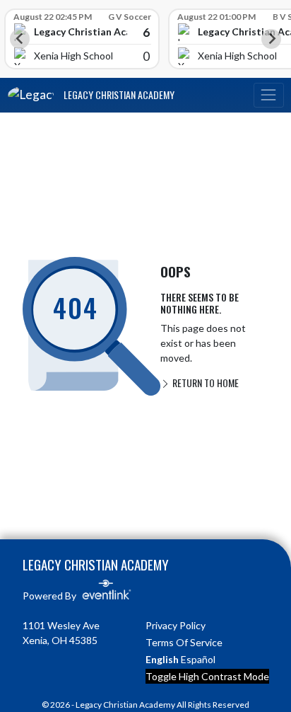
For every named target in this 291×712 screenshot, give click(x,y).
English (162, 659)
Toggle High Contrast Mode (207, 676)
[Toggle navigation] (268, 95)
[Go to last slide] (20, 39)
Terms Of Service (184, 642)
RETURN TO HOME (204, 382)
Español (198, 659)
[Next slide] (271, 39)
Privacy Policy (176, 625)
